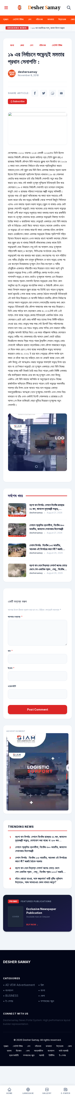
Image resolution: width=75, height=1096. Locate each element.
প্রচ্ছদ (5, 19)
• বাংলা (41, 990)
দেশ (29, 19)
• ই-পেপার (8, 1001)
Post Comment (37, 709)
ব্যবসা (9, 1050)
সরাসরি (41, 1055)
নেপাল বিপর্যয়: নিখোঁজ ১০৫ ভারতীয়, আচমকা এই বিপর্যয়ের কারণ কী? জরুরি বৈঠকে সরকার (45, 548)
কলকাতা (51, 19)
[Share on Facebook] (35, 93)
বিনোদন (18, 1050)
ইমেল (11, 668)
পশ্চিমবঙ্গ (39, 19)
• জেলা (41, 995)
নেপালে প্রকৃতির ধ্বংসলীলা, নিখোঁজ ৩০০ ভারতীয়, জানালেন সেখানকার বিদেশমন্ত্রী (41, 848)
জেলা (73, 19)
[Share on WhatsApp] (52, 93)
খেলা (27, 1050)
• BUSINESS (10, 995)
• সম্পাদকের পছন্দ (46, 1001)
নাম (10, 650)
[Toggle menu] (6, 8)
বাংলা (12, 45)
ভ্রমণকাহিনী (13, 1055)
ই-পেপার (62, 1055)
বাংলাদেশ (51, 1050)
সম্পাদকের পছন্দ (28, 1055)
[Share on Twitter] (43, 93)
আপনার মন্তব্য (15, 616)
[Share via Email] (61, 93)
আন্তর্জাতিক (38, 1050)
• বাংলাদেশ (8, 990)
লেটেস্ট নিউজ (18, 19)
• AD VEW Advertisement (19, 984)
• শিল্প (41, 984)
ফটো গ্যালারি (63, 1050)
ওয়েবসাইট (12, 686)
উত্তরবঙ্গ (62, 19)
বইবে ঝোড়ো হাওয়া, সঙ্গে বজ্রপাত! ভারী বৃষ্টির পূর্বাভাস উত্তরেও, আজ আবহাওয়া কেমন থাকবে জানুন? (38, 880)
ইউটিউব (51, 1055)
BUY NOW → (32, 924)
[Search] (69, 8)
